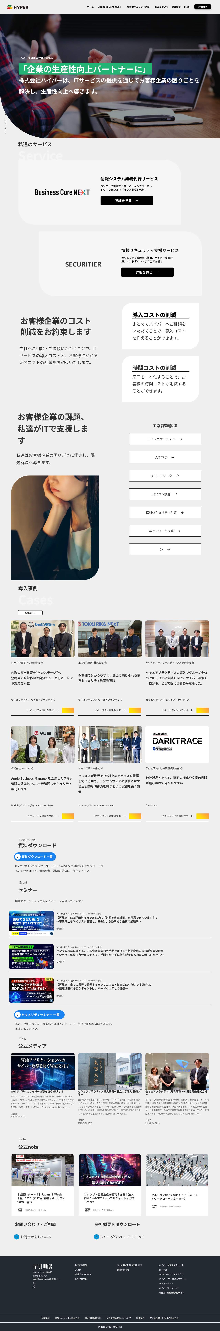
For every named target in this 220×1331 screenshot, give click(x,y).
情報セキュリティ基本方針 (67, 1318)
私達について (161, 6)
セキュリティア (166, 1283)
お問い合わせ (123, 1269)
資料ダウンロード (83, 1274)
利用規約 (140, 1318)
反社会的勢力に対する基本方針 (164, 1318)
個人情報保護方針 (93, 1318)
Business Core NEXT (109, 6)
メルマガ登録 (81, 1278)
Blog (186, 6)
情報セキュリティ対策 (138, 6)
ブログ (78, 1269)
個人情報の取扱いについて (118, 1318)
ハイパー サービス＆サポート (172, 1278)
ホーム (90, 6)
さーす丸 (163, 1269)
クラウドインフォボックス (171, 1274)
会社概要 (176, 6)
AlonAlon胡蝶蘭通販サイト (171, 1292)
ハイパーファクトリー (169, 1288)
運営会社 (46, 1318)
